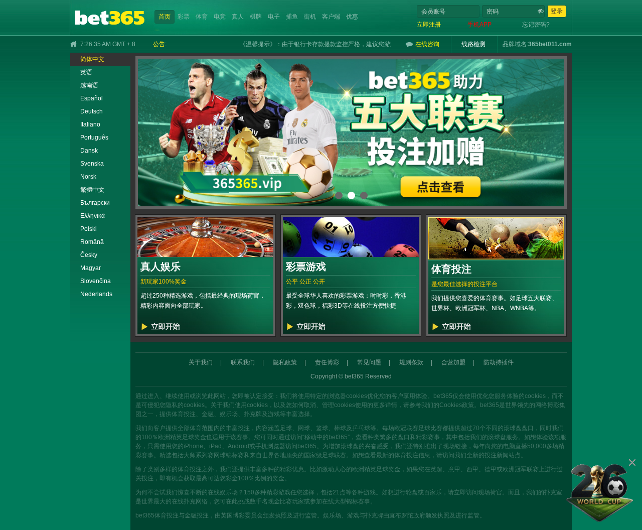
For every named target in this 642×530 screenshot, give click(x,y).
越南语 (89, 85)
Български (95, 202)
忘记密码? (536, 24)
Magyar (90, 268)
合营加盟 (453, 362)
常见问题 (369, 362)
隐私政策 (285, 362)
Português (94, 137)
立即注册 (429, 24)
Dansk (89, 150)
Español (91, 98)
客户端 (331, 16)
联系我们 (243, 362)
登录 (557, 11)
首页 (164, 16)
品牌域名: (515, 44)
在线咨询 (427, 44)
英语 (86, 72)
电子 (274, 16)
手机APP (479, 24)
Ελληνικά (92, 215)
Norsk (88, 176)
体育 (202, 16)
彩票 (184, 16)
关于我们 (201, 362)
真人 (238, 16)
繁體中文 (92, 189)
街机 (310, 16)
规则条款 (411, 362)
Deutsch (91, 111)
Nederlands (96, 294)
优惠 (352, 16)
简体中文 (92, 59)
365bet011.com (550, 44)
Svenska (92, 163)
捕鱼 (292, 16)
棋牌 (256, 16)
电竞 (220, 16)
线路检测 (473, 44)
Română (92, 241)
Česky (88, 254)
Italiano (90, 124)
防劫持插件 (499, 362)
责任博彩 (327, 362)
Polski (88, 228)
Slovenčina (95, 281)
